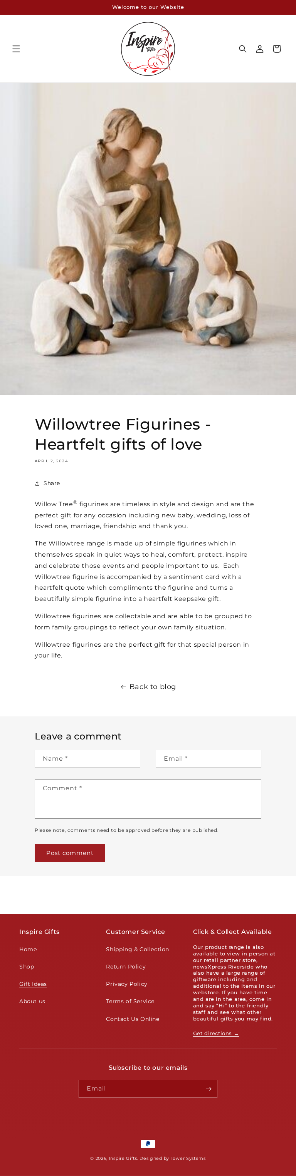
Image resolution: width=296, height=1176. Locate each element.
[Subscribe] (208, 1089)
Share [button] (52, 483)
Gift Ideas (33, 983)
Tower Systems (188, 1158)
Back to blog (153, 687)
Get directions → (216, 1033)
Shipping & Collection (137, 949)
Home (28, 949)
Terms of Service (130, 1001)
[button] (16, 48)
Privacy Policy (126, 983)
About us (32, 1001)
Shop (26, 966)
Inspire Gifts (123, 1158)
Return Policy (126, 966)
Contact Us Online (132, 1018)
